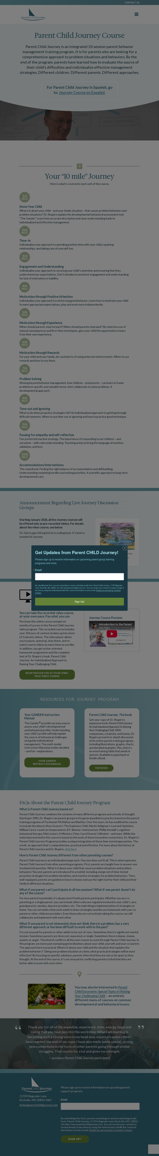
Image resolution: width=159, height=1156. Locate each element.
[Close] (125, 548)
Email (38, 570)
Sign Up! (79, 601)
